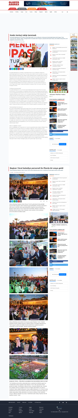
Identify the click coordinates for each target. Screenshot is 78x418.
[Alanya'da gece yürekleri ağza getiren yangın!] (53, 103)
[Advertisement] (39, 22)
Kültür (55, 11)
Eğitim (46, 11)
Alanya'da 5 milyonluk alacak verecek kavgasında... (62, 120)
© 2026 (66, 411)
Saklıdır (56, 411)
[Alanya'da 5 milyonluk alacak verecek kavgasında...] (53, 121)
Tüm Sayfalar (59, 280)
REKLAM (24, 402)
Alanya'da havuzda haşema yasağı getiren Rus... (62, 115)
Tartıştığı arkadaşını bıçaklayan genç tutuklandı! (62, 126)
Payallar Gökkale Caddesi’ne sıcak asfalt (59, 224)
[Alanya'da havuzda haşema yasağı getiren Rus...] (53, 115)
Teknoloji (41, 409)
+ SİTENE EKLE (37, 402)
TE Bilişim (11, 415)
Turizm (31, 11)
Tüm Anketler (57, 138)
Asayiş (22, 11)
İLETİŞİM (30, 402)
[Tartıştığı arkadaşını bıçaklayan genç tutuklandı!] (53, 126)
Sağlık (51, 11)
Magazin (41, 11)
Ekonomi (41, 407)
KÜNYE (18, 402)
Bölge (36, 11)
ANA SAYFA (13, 8)
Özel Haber (31, 410)
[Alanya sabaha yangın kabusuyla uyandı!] (53, 109)
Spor (26, 11)
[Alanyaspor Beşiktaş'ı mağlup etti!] (59, 88)
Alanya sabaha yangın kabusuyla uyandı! (62, 109)
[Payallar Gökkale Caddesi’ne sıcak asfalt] (59, 218)
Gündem (11, 11)
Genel (53, 226)
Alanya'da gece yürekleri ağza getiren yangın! (62, 103)
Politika (16, 11)
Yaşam (40, 410)
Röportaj (31, 412)
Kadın (40, 412)
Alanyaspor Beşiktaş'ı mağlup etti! (59, 94)
